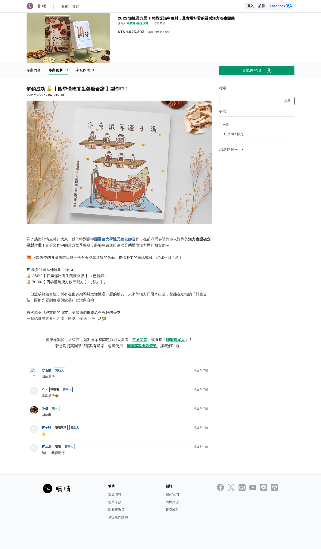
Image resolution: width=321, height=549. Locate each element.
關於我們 (172, 495)
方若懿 (46, 370)
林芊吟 (46, 427)
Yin (44, 389)
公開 (226, 124)
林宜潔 (46, 446)
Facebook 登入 (281, 6)
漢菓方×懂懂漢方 (138, 23)
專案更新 (59, 70)
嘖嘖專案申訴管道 (142, 346)
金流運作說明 (118, 517)
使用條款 (114, 502)
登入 (250, 6)
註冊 (261, 6)
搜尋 (223, 88)
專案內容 (34, 70)
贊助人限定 (233, 134)
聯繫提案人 (175, 339)
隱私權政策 (116, 510)
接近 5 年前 (201, 370)
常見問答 (85, 70)
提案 (75, 6)
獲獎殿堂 (172, 510)
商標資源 (172, 502)
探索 (64, 6)
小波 (45, 408)
